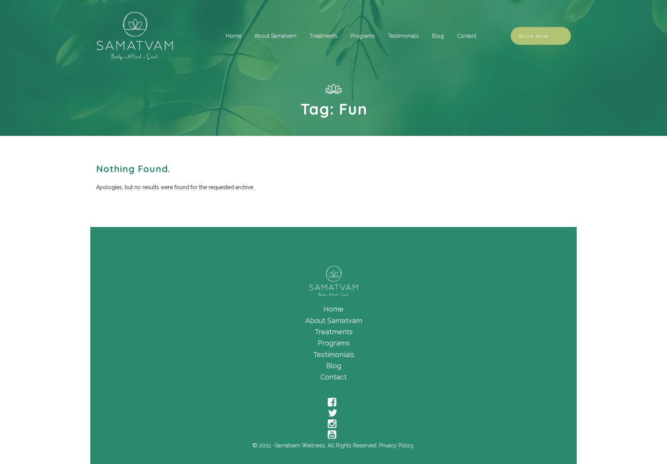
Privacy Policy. (397, 445)
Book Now (533, 35)
